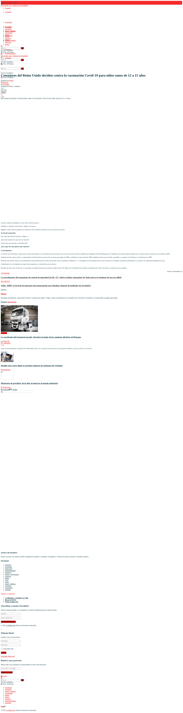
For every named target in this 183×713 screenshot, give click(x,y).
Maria (11, 80)
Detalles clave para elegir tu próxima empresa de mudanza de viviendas (32, 365)
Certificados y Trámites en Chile (16, 598)
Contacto (8, 12)
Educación (8, 569)
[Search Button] (22, 68)
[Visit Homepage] (14, 5)
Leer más (4, 352)
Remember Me (8, 649)
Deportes (8, 58)
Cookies (8, 8)
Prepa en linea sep (11, 602)
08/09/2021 (4, 82)
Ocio (6, 580)
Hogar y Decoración (12, 574)
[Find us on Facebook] (1, 707)
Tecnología (8, 33)
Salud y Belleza (10, 31)
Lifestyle (8, 39)
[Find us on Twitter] (4, 707)
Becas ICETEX (10, 600)
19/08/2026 (6, 387)
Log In (4, 676)
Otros (7, 582)
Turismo (8, 590)
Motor (7, 35)
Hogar (7, 44)
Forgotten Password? (8, 656)
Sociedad (8, 29)
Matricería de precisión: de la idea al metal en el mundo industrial (29, 383)
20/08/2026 (6, 370)
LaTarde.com (10, 625)
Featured (8, 572)
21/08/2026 (6, 343)
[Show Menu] (1, 54)
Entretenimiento (10, 53)
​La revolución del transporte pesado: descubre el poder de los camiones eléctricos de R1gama (41, 337)
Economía (8, 22)
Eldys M (6, 341)
